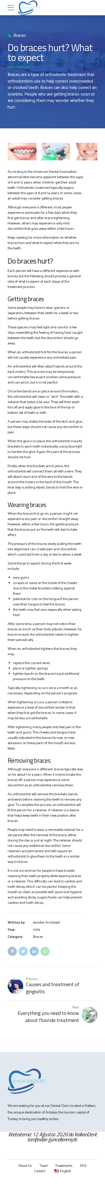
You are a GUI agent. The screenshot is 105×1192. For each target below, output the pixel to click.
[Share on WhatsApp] (45, 951)
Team (44, 1166)
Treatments (63, 1166)
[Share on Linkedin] (34, 951)
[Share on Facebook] (12, 951)
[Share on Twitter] (23, 951)
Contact (39, 1171)
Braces (20, 35)
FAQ (83, 1166)
